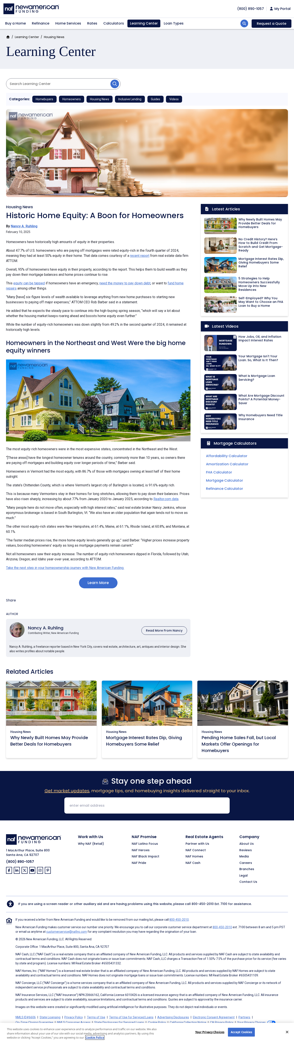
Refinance (40, 23)
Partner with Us (197, 844)
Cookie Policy (157, 1022)
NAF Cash (193, 863)
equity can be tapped (29, 283)
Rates (92, 23)
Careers (245, 863)
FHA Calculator (219, 472)
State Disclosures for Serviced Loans (119, 1022)
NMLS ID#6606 (25, 1017)
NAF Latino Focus (145, 844)
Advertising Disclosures (173, 1017)
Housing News (54, 37)
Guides (155, 99)
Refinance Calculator (224, 488)
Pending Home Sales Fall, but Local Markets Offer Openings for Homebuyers (239, 744)
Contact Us (248, 882)
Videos (174, 99)
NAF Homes (194, 857)
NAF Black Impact (145, 857)
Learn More (98, 582)
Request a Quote (271, 23)
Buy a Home (15, 23)
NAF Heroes (141, 850)
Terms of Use (96, 1017)
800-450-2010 (203, 904)
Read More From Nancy (164, 630)
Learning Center (144, 23)
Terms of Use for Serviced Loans (131, 1017)
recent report (139, 256)
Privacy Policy (73, 1017)
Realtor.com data (165, 499)
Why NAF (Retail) (91, 844)
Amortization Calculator (227, 464)
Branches (246, 869)
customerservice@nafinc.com (66, 931)
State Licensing (50, 1017)
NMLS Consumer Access (73, 1022)
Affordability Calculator (226, 455)
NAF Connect (196, 850)
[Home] (31, 8)
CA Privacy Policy (221, 1022)
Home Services (68, 23)
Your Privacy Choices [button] (251, 1022)
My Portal (282, 9)
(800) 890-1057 (20, 861)
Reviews (245, 850)
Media (244, 857)
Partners (244, 1017)
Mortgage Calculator (224, 480)
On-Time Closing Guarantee (34, 1022)
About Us (246, 844)
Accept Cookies (241, 1032)
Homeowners (71, 99)
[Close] (287, 1032)
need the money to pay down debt (124, 283)
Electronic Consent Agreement (214, 1017)
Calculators (113, 23)
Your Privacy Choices (209, 1032)
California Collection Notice (188, 1022)
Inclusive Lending (129, 99)
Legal (243, 876)
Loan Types (174, 23)
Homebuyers (44, 99)
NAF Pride (139, 863)
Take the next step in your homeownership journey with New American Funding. (65, 568)
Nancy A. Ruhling (24, 226)
